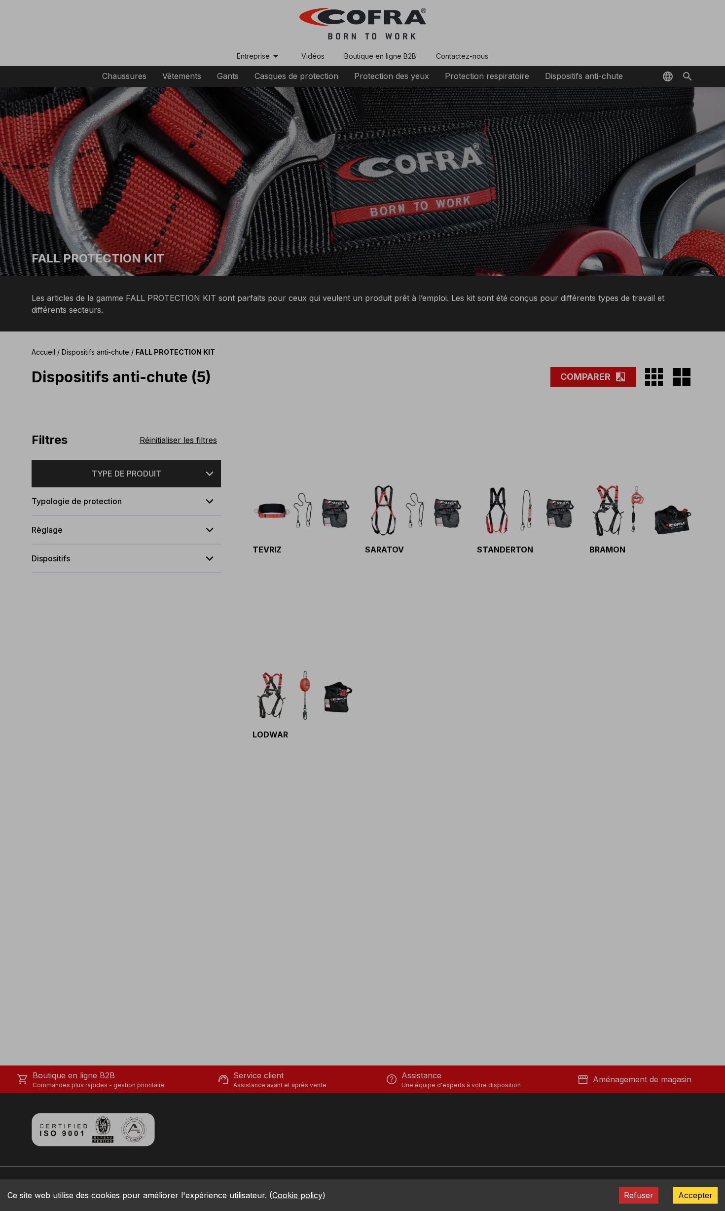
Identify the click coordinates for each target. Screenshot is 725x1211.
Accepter (695, 1195)
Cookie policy (297, 1195)
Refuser (638, 1195)
